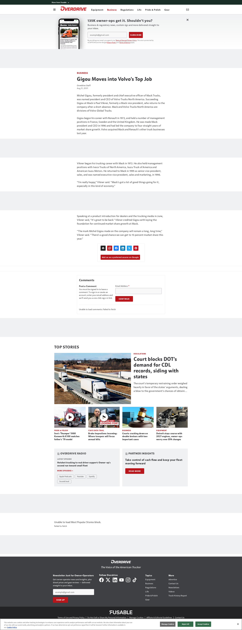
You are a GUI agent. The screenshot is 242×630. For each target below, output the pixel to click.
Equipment (161, 430)
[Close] (238, 624)
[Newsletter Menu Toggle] (187, 9)
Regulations (140, 354)
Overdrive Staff (84, 85)
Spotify (92, 476)
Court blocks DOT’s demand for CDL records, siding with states (156, 367)
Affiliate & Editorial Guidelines (159, 617)
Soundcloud (64, 481)
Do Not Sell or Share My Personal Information (106, 617)
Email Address (122, 286)
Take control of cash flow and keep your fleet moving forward (153, 461)
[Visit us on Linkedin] (115, 579)
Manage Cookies (136, 617)
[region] (121, 624)
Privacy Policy (111, 42)
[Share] (116, 248)
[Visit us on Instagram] (128, 579)
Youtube (80, 476)
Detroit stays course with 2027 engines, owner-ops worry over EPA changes (169, 436)
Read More (135, 471)
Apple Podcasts (65, 476)
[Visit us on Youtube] (121, 579)
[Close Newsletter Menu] (187, 19)
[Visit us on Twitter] (108, 579)
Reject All (185, 624)
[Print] (103, 248)
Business (82, 72)
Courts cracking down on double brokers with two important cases (135, 436)
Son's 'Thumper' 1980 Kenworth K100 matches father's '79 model (67, 436)
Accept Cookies (203, 624)
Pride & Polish (61, 430)
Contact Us (179, 617)
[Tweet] (129, 248)
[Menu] (54, 9)
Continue (124, 299)
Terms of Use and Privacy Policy (126, 40)
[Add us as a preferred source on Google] (109, 248)
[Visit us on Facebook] (101, 579)
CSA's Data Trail (96, 430)
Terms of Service (124, 42)
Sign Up (60, 600)
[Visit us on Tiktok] (134, 579)
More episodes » (65, 471)
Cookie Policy (12, 627)
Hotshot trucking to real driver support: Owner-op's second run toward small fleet (84, 464)
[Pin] (135, 248)
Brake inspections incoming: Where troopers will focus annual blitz (102, 436)
